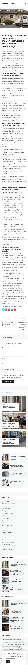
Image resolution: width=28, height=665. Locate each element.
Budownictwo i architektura (8, 503)
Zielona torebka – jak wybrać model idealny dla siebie (17, 474)
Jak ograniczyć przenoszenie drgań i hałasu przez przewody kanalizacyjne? (9, 407)
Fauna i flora (5, 515)
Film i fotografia (6, 518)
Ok (8, 661)
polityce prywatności (10, 658)
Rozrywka (4, 539)
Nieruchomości (5, 535)
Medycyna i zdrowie (7, 527)
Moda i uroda (5, 530)
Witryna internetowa (8, 369)
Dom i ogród (5, 506)
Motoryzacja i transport (7, 32)
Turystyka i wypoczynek (8, 549)
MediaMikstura (8, 3)
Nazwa (4, 358)
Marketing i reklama (7, 525)
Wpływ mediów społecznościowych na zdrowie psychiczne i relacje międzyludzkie (17, 466)
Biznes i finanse (6, 501)
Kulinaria (4, 523)
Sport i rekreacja (6, 544)
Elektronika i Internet (7, 513)
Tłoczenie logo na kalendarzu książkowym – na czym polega (17, 627)
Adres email (5, 363)
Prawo (3, 537)
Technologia (5, 547)
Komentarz (5, 347)
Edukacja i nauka (6, 511)
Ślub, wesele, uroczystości (8, 542)
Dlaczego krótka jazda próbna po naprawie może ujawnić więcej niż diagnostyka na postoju (10, 441)
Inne (3, 520)
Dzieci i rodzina (6, 508)
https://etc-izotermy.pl (17, 306)
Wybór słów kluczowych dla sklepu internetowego (17, 482)
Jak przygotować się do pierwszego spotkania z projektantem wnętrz (9, 425)
